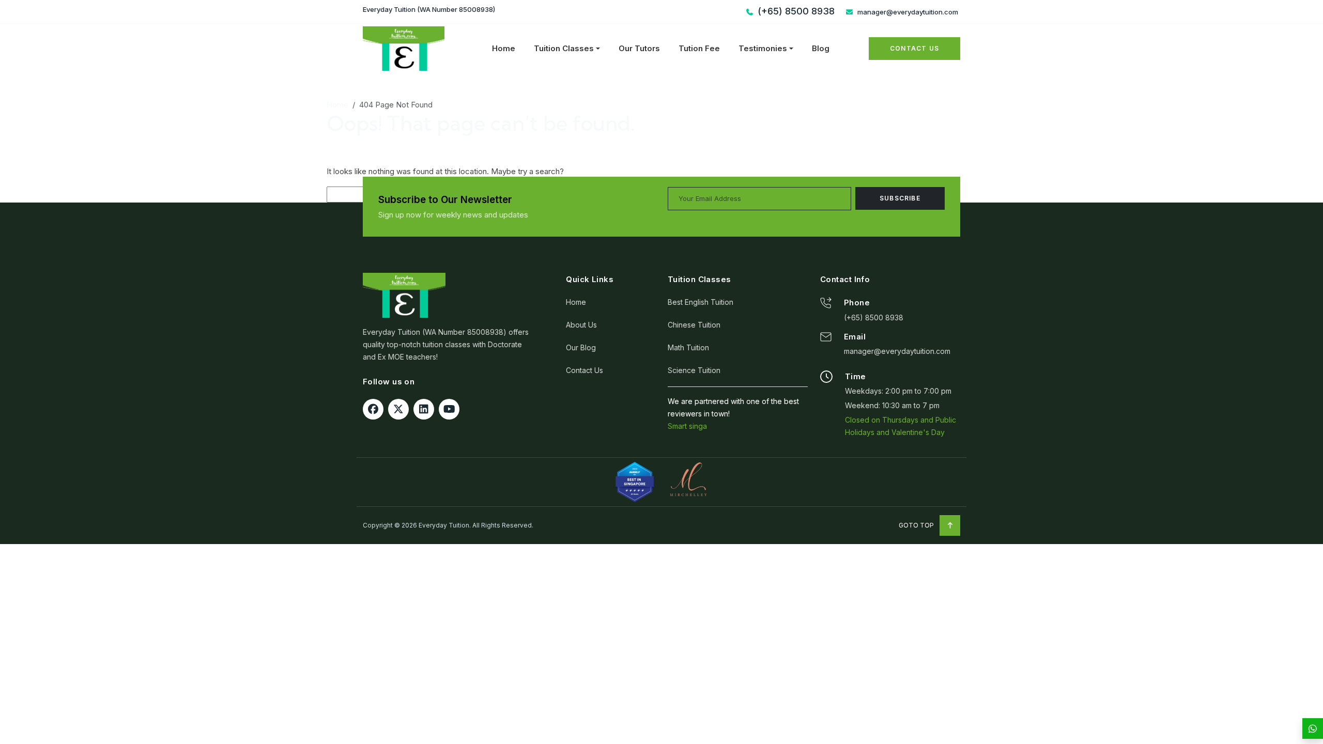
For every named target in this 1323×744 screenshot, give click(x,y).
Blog (820, 48)
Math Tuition (688, 347)
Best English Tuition (700, 302)
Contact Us (914, 48)
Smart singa (687, 426)
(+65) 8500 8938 (873, 317)
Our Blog (581, 347)
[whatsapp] (1312, 728)
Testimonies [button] (763, 48)
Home (503, 48)
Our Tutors (639, 48)
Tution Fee (699, 48)
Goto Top (917, 525)
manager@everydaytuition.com (907, 12)
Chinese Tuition (694, 324)
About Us (581, 324)
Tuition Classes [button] (564, 48)
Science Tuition (694, 370)
